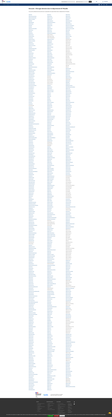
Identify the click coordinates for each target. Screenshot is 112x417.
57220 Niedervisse (31, 157)
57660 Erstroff (68, 88)
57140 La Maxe (31, 56)
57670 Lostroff (68, 122)
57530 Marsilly (49, 246)
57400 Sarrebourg (49, 56)
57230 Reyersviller (31, 185)
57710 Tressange (68, 174)
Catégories (8, 4)
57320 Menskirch (31, 289)
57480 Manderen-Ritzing (50, 185)
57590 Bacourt (49, 352)
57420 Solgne (49, 126)
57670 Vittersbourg (69, 143)
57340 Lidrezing (31, 338)
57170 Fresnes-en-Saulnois (32, 85)
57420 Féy (48, 97)
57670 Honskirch (68, 116)
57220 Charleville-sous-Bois (33, 137)
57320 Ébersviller (31, 305)
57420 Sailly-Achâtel (50, 119)
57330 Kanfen (31, 311)
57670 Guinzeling (68, 114)
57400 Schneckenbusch (50, 57)
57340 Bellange (31, 320)
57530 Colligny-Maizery (50, 232)
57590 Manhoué (49, 377)
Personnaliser (62, 415)
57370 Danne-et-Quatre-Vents (33, 374)
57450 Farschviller (50, 149)
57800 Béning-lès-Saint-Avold (70, 223)
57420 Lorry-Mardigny (50, 102)
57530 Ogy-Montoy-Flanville (51, 249)
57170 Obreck (31, 94)
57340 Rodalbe (31, 348)
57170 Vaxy (30, 102)
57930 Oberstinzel (68, 346)
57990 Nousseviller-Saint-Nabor (70, 386)
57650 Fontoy (68, 74)
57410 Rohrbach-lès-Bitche (51, 73)
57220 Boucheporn (31, 131)
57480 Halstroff (49, 171)
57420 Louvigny (49, 103)
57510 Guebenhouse (50, 206)
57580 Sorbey (49, 337)
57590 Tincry (49, 386)
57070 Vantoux (31, 30)
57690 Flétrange (68, 157)
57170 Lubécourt (31, 91)
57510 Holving (49, 209)
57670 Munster (68, 131)
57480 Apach (49, 166)
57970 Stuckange (68, 374)
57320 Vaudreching (31, 300)
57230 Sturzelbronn (32, 189)
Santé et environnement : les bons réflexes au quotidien (61, 413)
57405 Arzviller (49, 59)
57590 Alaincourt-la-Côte (51, 349)
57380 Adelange (49, 16)
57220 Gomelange (31, 145)
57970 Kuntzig (68, 369)
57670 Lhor (67, 120)
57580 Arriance (49, 314)
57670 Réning (68, 137)
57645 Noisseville (68, 68)
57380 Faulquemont (50, 20)
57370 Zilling (49, 14)
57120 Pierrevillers (31, 36)
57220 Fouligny (31, 143)
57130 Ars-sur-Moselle (32, 40)
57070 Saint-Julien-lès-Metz (33, 28)
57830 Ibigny (68, 269)
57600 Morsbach (68, 17)
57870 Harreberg (68, 292)
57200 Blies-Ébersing (32, 114)
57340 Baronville (31, 318)
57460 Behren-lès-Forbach (51, 157)
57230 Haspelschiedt (32, 180)
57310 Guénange (31, 263)
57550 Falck (49, 268)
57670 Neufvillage (68, 134)
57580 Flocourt (49, 325)
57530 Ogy (48, 248)
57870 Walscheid (68, 300)
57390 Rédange (49, 42)
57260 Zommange (31, 240)
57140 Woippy (31, 62)
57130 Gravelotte (31, 43)
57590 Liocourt (49, 372)
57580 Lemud (49, 329)
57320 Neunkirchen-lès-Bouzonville (34, 291)
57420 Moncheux (49, 106)
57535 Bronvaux (49, 260)
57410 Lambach (49, 68)
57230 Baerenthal (31, 174)
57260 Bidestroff (31, 209)
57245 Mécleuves (31, 199)
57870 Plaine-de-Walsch (69, 297)
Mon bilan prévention (60, 403)
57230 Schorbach (31, 188)
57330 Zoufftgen (31, 315)
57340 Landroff (31, 337)
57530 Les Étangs (49, 242)
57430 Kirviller (49, 136)
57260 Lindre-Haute (32, 229)
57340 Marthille (31, 340)
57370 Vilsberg (31, 388)
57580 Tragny (49, 340)
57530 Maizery (49, 245)
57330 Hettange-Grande (32, 309)
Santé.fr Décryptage (69, 410)
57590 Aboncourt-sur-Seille (51, 346)
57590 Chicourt (49, 354)
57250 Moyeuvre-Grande (32, 202)
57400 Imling (49, 51)
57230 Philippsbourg (32, 183)
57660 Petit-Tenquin (69, 105)
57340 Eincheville (31, 332)
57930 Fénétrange (68, 338)
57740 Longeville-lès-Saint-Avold (70, 206)
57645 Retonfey (68, 73)
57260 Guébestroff (31, 223)
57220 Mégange (31, 154)
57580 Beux (48, 318)
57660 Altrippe (68, 80)
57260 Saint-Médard (32, 234)
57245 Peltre (30, 200)
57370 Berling (31, 371)
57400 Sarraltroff (49, 54)
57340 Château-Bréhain (32, 326)
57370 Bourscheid (31, 372)
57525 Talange (49, 226)
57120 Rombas (31, 37)
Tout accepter (51, 415)
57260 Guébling (31, 226)
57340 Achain (31, 317)
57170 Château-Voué (32, 83)
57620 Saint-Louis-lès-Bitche (70, 25)
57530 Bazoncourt (50, 229)
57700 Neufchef (68, 169)
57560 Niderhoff (49, 280)
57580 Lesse (49, 331)
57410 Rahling (49, 71)
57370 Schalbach (31, 383)
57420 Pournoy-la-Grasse (51, 117)
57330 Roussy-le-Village (32, 312)
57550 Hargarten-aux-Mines (51, 269)
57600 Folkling (68, 14)
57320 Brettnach (31, 272)
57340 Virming (31, 357)
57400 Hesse (49, 48)
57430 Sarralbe (49, 139)
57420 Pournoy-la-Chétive (51, 116)
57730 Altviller (68, 199)
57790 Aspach (68, 211)
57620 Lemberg (68, 22)
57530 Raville (49, 252)
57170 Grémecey (31, 88)
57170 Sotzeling (31, 100)
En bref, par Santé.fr (60, 411)
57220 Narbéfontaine (32, 156)
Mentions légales (50, 408)
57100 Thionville (31, 34)
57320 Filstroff (31, 280)
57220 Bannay (31, 125)
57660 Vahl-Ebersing (69, 106)
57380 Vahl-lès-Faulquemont (51, 33)
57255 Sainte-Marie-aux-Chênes (33, 205)
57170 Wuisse (31, 103)
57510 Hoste (49, 211)
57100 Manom (31, 33)
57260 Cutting (31, 214)
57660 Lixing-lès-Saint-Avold (70, 102)
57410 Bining (49, 65)
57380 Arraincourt (50, 17)
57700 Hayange (68, 168)
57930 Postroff (68, 348)
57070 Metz (30, 25)
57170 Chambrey (31, 80)
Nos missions (39, 405)
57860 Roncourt (68, 289)
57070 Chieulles (31, 23)
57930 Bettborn (68, 337)
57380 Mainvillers (49, 25)
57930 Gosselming (68, 340)
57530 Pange (49, 251)
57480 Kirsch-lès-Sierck (50, 177)
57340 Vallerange (31, 351)
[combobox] (68, 2)
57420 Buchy (49, 85)
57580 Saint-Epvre (50, 335)
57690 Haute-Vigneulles (69, 162)
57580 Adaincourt (50, 311)
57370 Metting (31, 377)
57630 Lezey (67, 31)
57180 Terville (31, 106)
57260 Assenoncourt (32, 206)
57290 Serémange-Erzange (33, 252)
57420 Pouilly (49, 114)
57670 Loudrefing (68, 123)
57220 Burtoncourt (31, 136)
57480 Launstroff (49, 182)
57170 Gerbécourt (31, 86)
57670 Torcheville (68, 139)
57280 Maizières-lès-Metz (32, 248)
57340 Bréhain (31, 325)
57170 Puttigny (31, 97)
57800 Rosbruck (68, 228)
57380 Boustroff (49, 19)
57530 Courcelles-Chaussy (51, 234)
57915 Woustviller (68, 317)
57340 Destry (31, 331)
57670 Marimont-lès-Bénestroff (70, 126)
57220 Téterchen (31, 165)
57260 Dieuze (31, 217)
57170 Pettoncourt (31, 96)
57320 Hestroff (31, 288)
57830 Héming (68, 268)
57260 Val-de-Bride (31, 237)
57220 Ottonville (31, 160)
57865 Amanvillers (68, 291)
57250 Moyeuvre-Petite (32, 203)
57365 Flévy (30, 369)
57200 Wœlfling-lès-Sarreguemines (34, 123)
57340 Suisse (30, 349)
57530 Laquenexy (49, 240)
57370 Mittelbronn (31, 378)
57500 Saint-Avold (50, 202)
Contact (38, 410)
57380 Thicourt (49, 30)
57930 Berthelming (68, 335)
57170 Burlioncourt (31, 79)
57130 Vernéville (31, 53)
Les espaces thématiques (61, 410)
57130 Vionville (31, 54)
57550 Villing (49, 274)
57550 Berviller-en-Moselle (51, 265)
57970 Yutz (67, 377)
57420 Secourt (49, 122)
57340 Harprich (31, 335)
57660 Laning (68, 97)
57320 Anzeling (31, 268)
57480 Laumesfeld (49, 180)
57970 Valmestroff (68, 375)
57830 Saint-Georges (69, 277)
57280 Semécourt (31, 249)
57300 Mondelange (31, 257)
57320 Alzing (31, 266)
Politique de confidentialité (51, 409)
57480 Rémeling (49, 194)
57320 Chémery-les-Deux (32, 275)
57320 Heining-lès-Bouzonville (33, 286)
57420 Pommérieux (50, 111)
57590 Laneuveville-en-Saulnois (51, 369)
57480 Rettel (49, 189)
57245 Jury (30, 197)
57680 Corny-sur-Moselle (69, 146)
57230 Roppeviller (31, 186)
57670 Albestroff (68, 108)
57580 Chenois (49, 323)
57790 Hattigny (68, 214)
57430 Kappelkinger (50, 134)
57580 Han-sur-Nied (50, 326)
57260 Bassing (31, 208)
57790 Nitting (68, 220)
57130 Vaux (30, 51)
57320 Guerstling (31, 285)
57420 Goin (49, 99)
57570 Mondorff (49, 305)
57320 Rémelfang (31, 294)
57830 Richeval (68, 275)
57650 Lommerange (69, 77)
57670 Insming (68, 117)
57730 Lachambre (68, 202)
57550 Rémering (49, 272)
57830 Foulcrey (68, 265)
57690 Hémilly (68, 163)
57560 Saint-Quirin (50, 282)
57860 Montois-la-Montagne (70, 288)
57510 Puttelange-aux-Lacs (51, 214)
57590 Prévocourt (49, 383)
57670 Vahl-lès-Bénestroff (69, 140)
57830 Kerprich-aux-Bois (69, 271)
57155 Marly (30, 65)
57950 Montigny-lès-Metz (69, 357)
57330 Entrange (31, 306)
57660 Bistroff (68, 83)
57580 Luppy (49, 332)
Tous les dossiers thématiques (70, 412)
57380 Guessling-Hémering (51, 22)
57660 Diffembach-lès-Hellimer (70, 86)
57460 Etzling (49, 160)
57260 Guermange (31, 222)
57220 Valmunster (31, 166)
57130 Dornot (31, 42)
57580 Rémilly (49, 334)
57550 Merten (49, 271)
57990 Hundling (68, 383)
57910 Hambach (68, 314)
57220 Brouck (31, 134)
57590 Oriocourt (49, 380)
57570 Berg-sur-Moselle (50, 292)
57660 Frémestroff (68, 91)
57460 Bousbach (49, 159)
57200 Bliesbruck (31, 116)
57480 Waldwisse (49, 197)
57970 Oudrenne (68, 372)
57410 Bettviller (49, 63)
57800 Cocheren (68, 225)
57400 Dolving (49, 45)
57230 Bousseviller (31, 177)
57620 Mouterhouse (69, 23)
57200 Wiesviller (31, 122)
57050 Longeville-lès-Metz (32, 17)
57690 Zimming (68, 166)
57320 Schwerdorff (31, 297)
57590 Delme (49, 357)
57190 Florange (31, 111)
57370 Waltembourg (32, 389)
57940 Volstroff (68, 355)
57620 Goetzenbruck (69, 20)
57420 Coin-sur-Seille (50, 91)
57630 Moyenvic (68, 34)
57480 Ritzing (49, 191)
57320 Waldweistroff (32, 303)
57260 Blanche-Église (32, 211)
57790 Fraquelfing (68, 212)
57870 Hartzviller (68, 294)
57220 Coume (31, 140)
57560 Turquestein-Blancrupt (51, 283)
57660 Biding (68, 82)
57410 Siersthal (49, 74)
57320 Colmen (31, 277)
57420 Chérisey (49, 88)
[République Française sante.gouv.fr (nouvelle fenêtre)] (38, 397)
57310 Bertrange (31, 260)
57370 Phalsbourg (31, 380)
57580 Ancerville (49, 312)
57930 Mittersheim (68, 343)
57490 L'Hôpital (49, 200)
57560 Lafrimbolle (50, 277)
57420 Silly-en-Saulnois (50, 125)
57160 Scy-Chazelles (32, 73)
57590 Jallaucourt (49, 366)
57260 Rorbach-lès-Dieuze (32, 232)
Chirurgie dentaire (13, 4)
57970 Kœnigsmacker (69, 371)
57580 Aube (49, 315)
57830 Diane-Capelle (69, 263)
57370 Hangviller (31, 375)
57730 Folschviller (68, 200)
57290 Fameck (31, 251)
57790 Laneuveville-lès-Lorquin (70, 217)
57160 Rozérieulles (31, 71)
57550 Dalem (49, 266)
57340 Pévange (31, 343)
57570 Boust (49, 295)
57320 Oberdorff (31, 292)
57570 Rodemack (49, 308)
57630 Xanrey (68, 37)
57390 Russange (49, 40)
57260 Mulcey (31, 231)
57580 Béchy (49, 320)
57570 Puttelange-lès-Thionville (51, 306)
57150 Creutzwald (31, 63)
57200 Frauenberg (31, 117)
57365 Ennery (31, 368)
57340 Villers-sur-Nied (32, 355)
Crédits (48, 407)
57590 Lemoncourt (50, 371)
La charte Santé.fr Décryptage (39, 408)
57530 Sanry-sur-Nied (50, 254)
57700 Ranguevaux (68, 171)
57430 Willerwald (49, 140)
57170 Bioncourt (31, 77)
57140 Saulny (31, 60)
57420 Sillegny (49, 123)
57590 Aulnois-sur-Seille (50, 351)
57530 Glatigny (49, 237)
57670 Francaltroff (68, 111)
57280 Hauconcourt (32, 246)
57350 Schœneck (31, 360)
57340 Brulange (31, 323)
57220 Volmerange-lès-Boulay (33, 171)
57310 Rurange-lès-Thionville (33, 265)
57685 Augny (68, 151)
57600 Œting (68, 19)
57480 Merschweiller (50, 186)
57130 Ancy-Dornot (31, 39)
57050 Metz (30, 20)
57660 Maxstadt (68, 103)
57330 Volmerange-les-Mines (33, 314)
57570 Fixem (49, 300)
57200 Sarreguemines (32, 120)
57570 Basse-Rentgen (50, 291)
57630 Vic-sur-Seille (68, 36)
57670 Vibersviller (68, 142)
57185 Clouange (31, 108)
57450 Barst (49, 146)
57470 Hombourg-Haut (50, 165)
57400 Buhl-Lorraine (50, 43)
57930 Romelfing (68, 349)
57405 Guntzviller (49, 60)
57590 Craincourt (49, 355)
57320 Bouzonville (31, 271)
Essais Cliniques (70, 408)
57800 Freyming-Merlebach (70, 226)
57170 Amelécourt (31, 74)
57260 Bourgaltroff (31, 212)
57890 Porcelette (68, 308)
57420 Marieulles (49, 105)
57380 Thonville (49, 31)
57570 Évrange (49, 309)
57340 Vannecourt (31, 352)
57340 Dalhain (31, 329)
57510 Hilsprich (49, 208)
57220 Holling (31, 151)
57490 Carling (49, 199)
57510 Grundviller (49, 205)
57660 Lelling (68, 99)
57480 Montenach (50, 188)
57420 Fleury (49, 94)
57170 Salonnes (31, 99)
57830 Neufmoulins (68, 274)
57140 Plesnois (31, 59)
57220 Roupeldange (32, 163)
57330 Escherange (31, 308)
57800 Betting (68, 222)
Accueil (4, 4)
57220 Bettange (31, 126)
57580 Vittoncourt (50, 343)
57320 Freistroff (31, 283)
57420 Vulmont (49, 131)
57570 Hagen (49, 303)
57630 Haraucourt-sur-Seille (70, 28)
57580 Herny (49, 328)
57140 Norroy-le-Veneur (32, 57)
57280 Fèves (30, 245)
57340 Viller (30, 354)
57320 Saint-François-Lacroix (33, 295)
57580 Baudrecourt (50, 317)
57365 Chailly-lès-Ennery (32, 366)
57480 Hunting (49, 174)
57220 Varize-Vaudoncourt (33, 168)
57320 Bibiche (31, 269)
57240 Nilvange (31, 194)
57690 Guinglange (68, 159)
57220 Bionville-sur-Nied (32, 128)
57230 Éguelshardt (31, 191)
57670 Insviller (68, 119)
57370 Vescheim (31, 386)
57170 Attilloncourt (32, 76)
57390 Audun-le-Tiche (50, 39)
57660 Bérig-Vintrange (69, 85)
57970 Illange (68, 366)
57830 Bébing (68, 262)
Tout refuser (57, 415)
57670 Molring (68, 128)
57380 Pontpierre (49, 28)
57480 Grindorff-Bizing (50, 169)
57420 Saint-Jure (49, 120)
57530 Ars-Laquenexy (50, 228)
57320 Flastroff (31, 282)
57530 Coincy (49, 231)
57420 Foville (49, 96)
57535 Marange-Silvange (50, 262)
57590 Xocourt (49, 389)
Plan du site (38, 411)
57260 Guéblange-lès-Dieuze (33, 225)
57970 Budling (68, 363)
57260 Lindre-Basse (31, 228)
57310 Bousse (31, 262)
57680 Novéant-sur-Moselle (70, 149)
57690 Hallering (68, 160)
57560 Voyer (49, 286)
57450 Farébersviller (50, 151)
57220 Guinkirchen (31, 146)
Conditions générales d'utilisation (50, 405)
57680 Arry (67, 145)
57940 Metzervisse (68, 354)
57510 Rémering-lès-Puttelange (51, 217)
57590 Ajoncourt (49, 348)
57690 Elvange (68, 156)
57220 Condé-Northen (32, 139)
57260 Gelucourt (31, 220)
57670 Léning (68, 125)
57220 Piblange (31, 162)
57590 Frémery (49, 363)
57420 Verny (49, 128)
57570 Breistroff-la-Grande (51, 297)
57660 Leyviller (68, 100)
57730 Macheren (68, 203)
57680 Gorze (68, 148)
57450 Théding (49, 154)
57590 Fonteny (49, 360)
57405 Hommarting (50, 62)
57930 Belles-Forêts (68, 334)
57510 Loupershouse (50, 212)
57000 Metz (30, 14)
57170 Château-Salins (32, 82)
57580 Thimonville (50, 338)
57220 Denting (31, 142)
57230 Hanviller (31, 179)
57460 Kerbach (49, 162)
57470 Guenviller (49, 163)
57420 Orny (49, 108)
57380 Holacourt (49, 23)
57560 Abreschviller (50, 275)
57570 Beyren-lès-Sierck (50, 294)
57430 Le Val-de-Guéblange (51, 137)
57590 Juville (49, 368)
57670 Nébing (68, 136)
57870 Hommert (68, 295)
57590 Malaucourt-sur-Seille (51, 375)
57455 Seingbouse (49, 156)
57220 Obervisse (31, 159)
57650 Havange (68, 76)
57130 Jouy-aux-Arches (32, 45)
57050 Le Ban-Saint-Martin (33, 16)
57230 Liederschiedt (32, 182)
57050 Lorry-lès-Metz (32, 19)
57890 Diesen (68, 306)
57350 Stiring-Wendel (32, 363)
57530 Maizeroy (49, 243)
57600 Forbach (68, 16)
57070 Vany (30, 31)
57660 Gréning (68, 94)
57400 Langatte (49, 53)
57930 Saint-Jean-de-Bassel (70, 351)
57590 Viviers (49, 388)
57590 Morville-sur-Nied (50, 378)
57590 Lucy (48, 374)
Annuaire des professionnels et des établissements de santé (70, 404)
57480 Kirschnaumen (50, 179)
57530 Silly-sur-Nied (50, 257)
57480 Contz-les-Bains (50, 168)
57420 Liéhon (49, 100)
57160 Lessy (30, 68)
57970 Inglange (68, 368)
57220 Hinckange (31, 149)
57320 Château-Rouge (32, 274)
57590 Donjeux (49, 358)
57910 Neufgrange (68, 315)
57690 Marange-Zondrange (70, 165)
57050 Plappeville (31, 22)
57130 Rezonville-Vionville (32, 48)
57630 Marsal (68, 33)
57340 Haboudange (32, 334)
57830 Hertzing (68, 266)
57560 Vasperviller (50, 285)
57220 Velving (31, 169)
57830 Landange (68, 272)
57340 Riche (30, 346)
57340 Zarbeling (31, 358)
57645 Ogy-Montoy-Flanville (70, 71)
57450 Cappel (49, 148)
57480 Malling (49, 183)
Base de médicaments (70, 407)
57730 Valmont (68, 205)
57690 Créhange (68, 154)
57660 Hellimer (68, 96)
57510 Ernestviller (49, 203)
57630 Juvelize (68, 30)
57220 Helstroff (31, 148)
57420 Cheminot (49, 86)
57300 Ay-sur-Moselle (32, 254)
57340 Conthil (31, 328)
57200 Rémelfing (31, 119)
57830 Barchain (68, 260)
